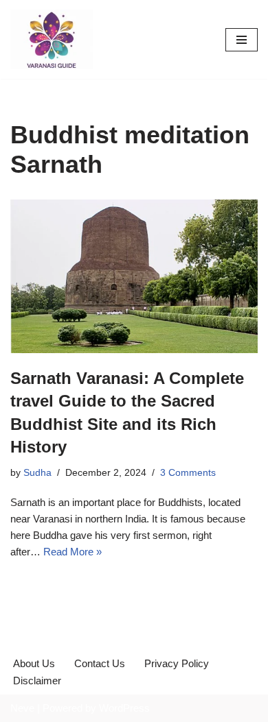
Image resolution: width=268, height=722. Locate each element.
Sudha (37, 473)
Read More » (72, 551)
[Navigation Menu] (241, 39)
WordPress (124, 708)
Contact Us (99, 663)
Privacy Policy (176, 663)
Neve (22, 708)
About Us (34, 663)
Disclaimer (37, 680)
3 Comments (188, 473)
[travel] (51, 39)
